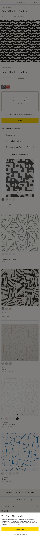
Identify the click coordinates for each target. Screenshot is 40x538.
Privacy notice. (16, 524)
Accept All (20, 529)
